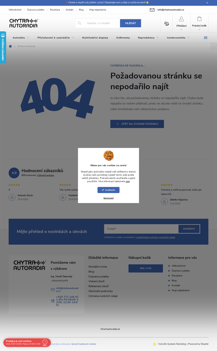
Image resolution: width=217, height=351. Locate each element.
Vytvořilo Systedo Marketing (172, 344)
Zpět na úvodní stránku (139, 124)
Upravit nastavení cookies (83, 344)
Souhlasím (110, 189)
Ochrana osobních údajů (103, 296)
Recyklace (55, 9)
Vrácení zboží (96, 281)
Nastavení (109, 198)
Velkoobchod (15, 9)
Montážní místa (97, 267)
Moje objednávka (97, 9)
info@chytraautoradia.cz (67, 290)
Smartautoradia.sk (110, 329)
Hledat (130, 23)
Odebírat (189, 228)
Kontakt (69, 9)
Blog (81, 9)
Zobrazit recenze (45, 175)
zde (128, 181)
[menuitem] (21, 38)
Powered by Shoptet (198, 344)
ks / (146, 268)
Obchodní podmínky (100, 291)
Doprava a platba (35, 9)
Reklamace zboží (98, 286)
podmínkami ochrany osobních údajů (155, 237)
